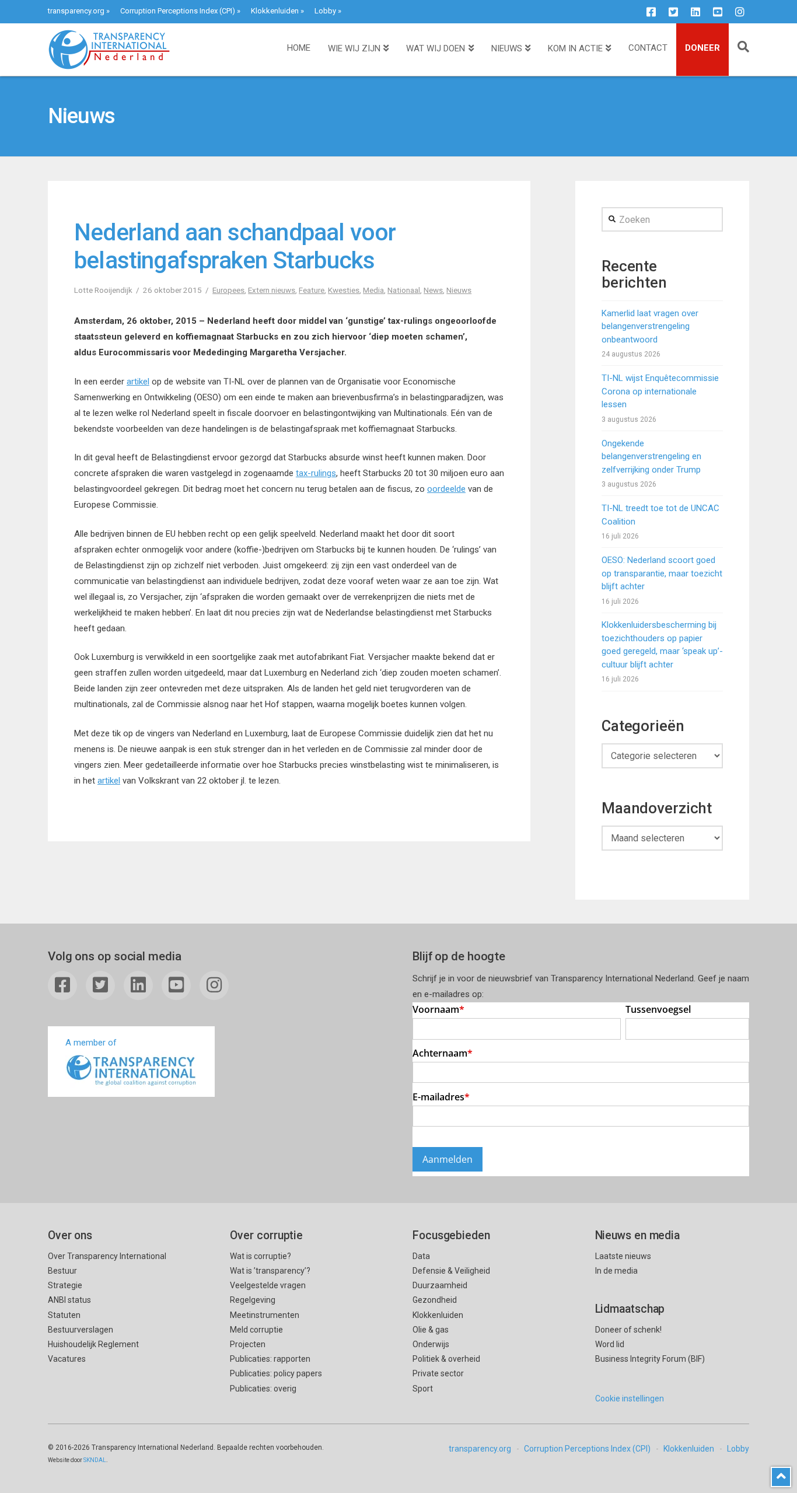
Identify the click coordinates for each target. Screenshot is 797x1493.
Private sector (438, 1373)
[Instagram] (739, 11)
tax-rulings (316, 473)
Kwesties (343, 290)
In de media (616, 1270)
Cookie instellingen (629, 1398)
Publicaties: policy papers (276, 1373)
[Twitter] (673, 11)
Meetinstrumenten (264, 1315)
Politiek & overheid (446, 1358)
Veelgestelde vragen (268, 1285)
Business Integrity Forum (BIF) (650, 1358)
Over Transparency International (107, 1256)
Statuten (64, 1315)
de (461, 489)
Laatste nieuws (623, 1256)
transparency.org (76, 10)
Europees (228, 290)
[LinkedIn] (695, 11)
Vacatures (67, 1358)
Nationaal (403, 290)
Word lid (609, 1344)
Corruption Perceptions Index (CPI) (177, 10)
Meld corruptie (256, 1329)
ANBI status (69, 1300)
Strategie (65, 1285)
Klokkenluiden (275, 10)
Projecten (247, 1344)
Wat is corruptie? (260, 1256)
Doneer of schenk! (628, 1329)
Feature (311, 290)
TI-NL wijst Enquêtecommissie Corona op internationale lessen (660, 391)
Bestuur (62, 1270)
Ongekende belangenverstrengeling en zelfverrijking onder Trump (651, 456)
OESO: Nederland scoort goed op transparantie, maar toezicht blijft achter (662, 573)
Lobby (325, 10)
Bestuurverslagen (80, 1329)
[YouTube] (717, 11)
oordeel (441, 489)
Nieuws (458, 290)
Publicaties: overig (263, 1388)
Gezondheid (435, 1300)
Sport (423, 1388)
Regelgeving (252, 1300)
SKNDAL (94, 1460)
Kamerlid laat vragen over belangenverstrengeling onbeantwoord (650, 326)
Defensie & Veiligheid (451, 1270)
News (433, 290)
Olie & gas (431, 1329)
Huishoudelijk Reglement (93, 1344)
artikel (138, 381)
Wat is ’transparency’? (270, 1270)
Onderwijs (431, 1344)
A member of (91, 1042)
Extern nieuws (271, 290)
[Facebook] (651, 11)
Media (373, 290)
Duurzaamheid (440, 1285)
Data (421, 1256)
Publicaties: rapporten (270, 1358)
